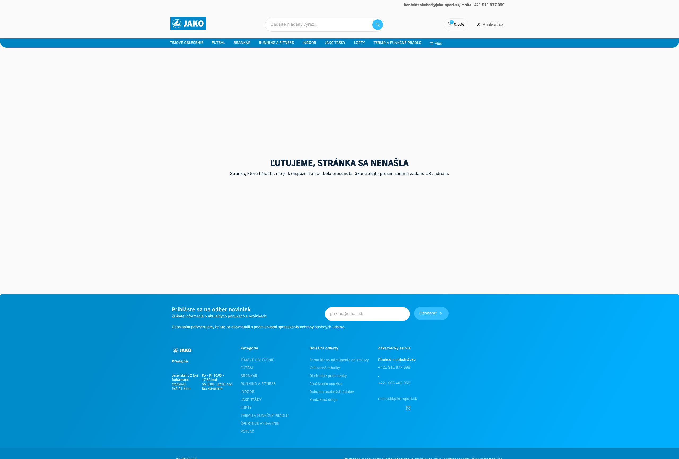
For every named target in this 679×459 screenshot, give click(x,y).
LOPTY (246, 408)
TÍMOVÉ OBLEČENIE (257, 360)
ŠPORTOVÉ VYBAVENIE (260, 424)
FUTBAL (247, 368)
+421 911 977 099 (394, 368)
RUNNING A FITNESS (258, 384)
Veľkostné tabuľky (324, 368)
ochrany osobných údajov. (322, 327)
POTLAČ (247, 432)
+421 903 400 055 (394, 383)
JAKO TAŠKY (251, 400)
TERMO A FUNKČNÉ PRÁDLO (265, 416)
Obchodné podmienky (328, 376)
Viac (438, 43)
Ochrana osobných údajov (331, 392)
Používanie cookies (325, 384)
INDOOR (247, 392)
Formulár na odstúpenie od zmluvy (339, 360)
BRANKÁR (249, 376)
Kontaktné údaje (323, 400)
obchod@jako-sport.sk (397, 399)
